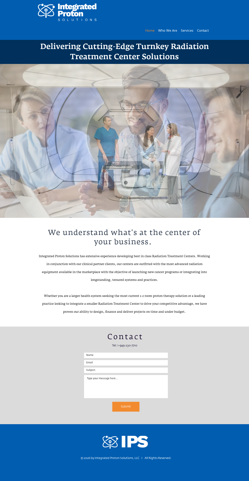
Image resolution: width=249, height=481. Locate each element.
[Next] (229, 140)
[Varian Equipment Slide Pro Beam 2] (122, 214)
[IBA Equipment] (126, 214)
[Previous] (20, 140)
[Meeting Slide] (116, 214)
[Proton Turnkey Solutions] (132, 214)
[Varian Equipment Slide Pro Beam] (119, 214)
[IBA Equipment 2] (129, 214)
